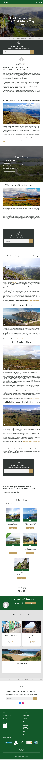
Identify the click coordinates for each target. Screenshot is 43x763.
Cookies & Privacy (18, 756)
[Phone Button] (39, 2)
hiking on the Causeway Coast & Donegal (25, 338)
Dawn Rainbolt (11, 641)
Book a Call (5, 718)
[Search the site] (37, 2)
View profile (17, 603)
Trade (23, 734)
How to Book (25, 727)
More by (26, 64)
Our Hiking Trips (7, 163)
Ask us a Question (26, 728)
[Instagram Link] (23, 703)
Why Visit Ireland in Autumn (9, 171)
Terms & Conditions (25, 756)
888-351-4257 (10, 717)
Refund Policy (25, 730)
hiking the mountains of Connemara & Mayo (27, 222)
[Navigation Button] (41, 2)
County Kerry (14, 282)
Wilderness (23, 63)
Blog (13, 38)
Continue (32, 52)
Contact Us (24, 731)
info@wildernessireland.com (7, 719)
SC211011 (30, 754)
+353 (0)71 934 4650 (7, 715)
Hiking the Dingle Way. (34, 398)
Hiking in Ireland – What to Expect (10, 160)
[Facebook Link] (20, 703)
